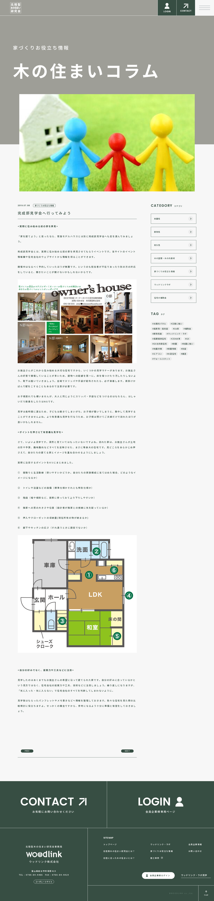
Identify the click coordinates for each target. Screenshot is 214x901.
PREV (27, 751)
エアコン (158, 353)
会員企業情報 (195, 844)
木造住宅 (172, 353)
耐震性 (157, 218)
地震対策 (158, 348)
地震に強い (188, 343)
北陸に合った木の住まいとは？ (119, 858)
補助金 (188, 328)
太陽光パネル (160, 323)
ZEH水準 (176, 338)
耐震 (175, 343)
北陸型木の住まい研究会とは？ (119, 851)
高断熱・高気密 (161, 328)
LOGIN (167, 11)
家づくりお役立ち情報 (44, 205)
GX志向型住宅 (160, 343)
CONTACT (185, 10)
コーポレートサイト (43, 881)
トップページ (110, 844)
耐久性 (157, 245)
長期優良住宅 (160, 338)
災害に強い (177, 323)
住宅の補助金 (160, 297)
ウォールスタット (162, 358)
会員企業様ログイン (160, 875)
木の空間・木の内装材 (164, 258)
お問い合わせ (195, 851)
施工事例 (154, 858)
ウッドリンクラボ (162, 284)
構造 (184, 353)
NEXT (127, 751)
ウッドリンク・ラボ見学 (194, 875)
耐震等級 (172, 348)
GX (187, 338)
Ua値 (176, 328)
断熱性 (157, 231)
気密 (184, 348)
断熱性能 (158, 333)
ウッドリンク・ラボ (177, 333)
